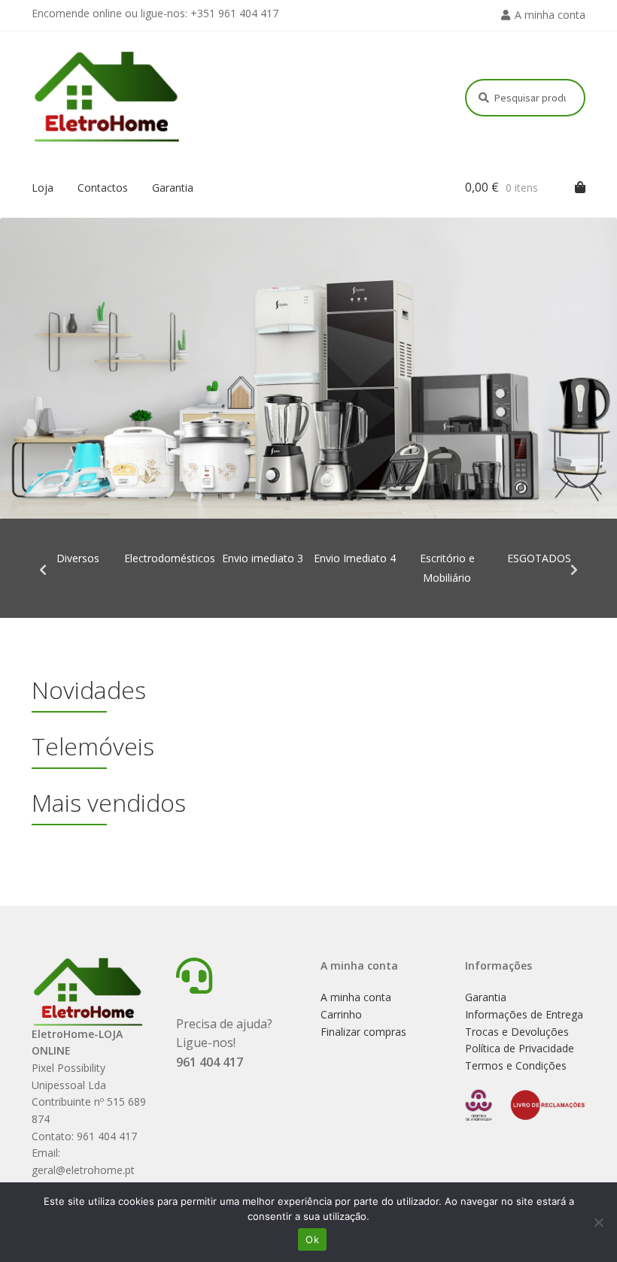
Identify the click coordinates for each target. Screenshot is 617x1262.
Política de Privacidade (519, 1048)
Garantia (172, 187)
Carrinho (341, 1014)
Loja (42, 187)
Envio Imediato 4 (355, 558)
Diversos (77, 558)
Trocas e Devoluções (517, 1031)
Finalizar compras (363, 1031)
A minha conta (550, 15)
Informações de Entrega (524, 1014)
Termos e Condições (516, 1065)
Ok (312, 1239)
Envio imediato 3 (262, 558)
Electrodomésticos (169, 558)
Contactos (103, 187)
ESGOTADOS (539, 558)
